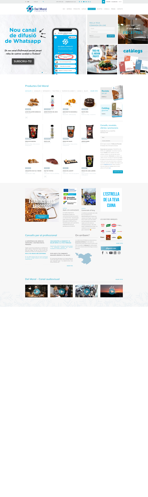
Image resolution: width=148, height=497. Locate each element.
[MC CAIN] (119, 237)
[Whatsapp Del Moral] (91, 1)
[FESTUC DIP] (52, 132)
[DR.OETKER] (114, 225)
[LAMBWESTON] (114, 237)
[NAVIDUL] (108, 237)
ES (25, 1)
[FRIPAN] (102, 237)
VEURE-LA (104, 96)
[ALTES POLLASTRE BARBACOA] (33, 102)
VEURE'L (104, 114)
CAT (28, 1)
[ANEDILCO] (108, 231)
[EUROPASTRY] (119, 225)
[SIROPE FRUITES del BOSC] (52, 102)
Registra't (91, 35)
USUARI (108, 1)
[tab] (28, 91)
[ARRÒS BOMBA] (90, 132)
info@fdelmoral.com (70, 1)
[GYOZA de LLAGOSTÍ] (71, 161)
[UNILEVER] (114, 231)
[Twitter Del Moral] (82, 1)
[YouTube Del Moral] (84, 1)
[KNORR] (108, 225)
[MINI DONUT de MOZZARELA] (71, 102)
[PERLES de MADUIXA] (33, 132)
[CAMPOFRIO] (102, 231)
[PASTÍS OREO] (90, 102)
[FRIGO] (102, 225)
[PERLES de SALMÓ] (71, 132)
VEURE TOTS (70, 266)
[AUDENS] (119, 231)
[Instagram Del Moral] (89, 1)
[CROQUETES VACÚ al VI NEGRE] (33, 161)
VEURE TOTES (119, 243)
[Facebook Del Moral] (80, 1)
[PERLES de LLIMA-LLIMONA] (90, 161)
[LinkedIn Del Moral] (87, 1)
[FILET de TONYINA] (52, 161)
